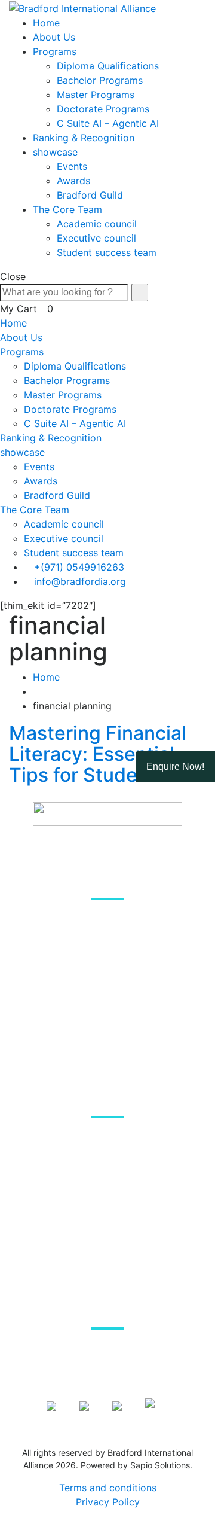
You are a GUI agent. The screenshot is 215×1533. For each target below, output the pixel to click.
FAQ (107, 1203)
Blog (107, 1173)
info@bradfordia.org (80, 581)
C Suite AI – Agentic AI (108, 123)
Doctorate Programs (103, 109)
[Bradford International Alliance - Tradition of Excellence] (82, 7)
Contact (107, 1234)
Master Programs (95, 94)
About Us (54, 37)
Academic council (97, 224)
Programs (54, 51)
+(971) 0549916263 (79, 567)
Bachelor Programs (100, 80)
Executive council (96, 238)
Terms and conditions (107, 1488)
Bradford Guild (90, 195)
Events (72, 166)
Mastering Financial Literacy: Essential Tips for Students (97, 754)
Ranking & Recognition (83, 138)
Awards (73, 181)
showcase (55, 152)
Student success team (106, 252)
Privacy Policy (108, 1502)
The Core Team (67, 209)
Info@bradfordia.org (113, 1353)
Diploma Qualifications (108, 66)
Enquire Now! (175, 766)
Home (46, 23)
